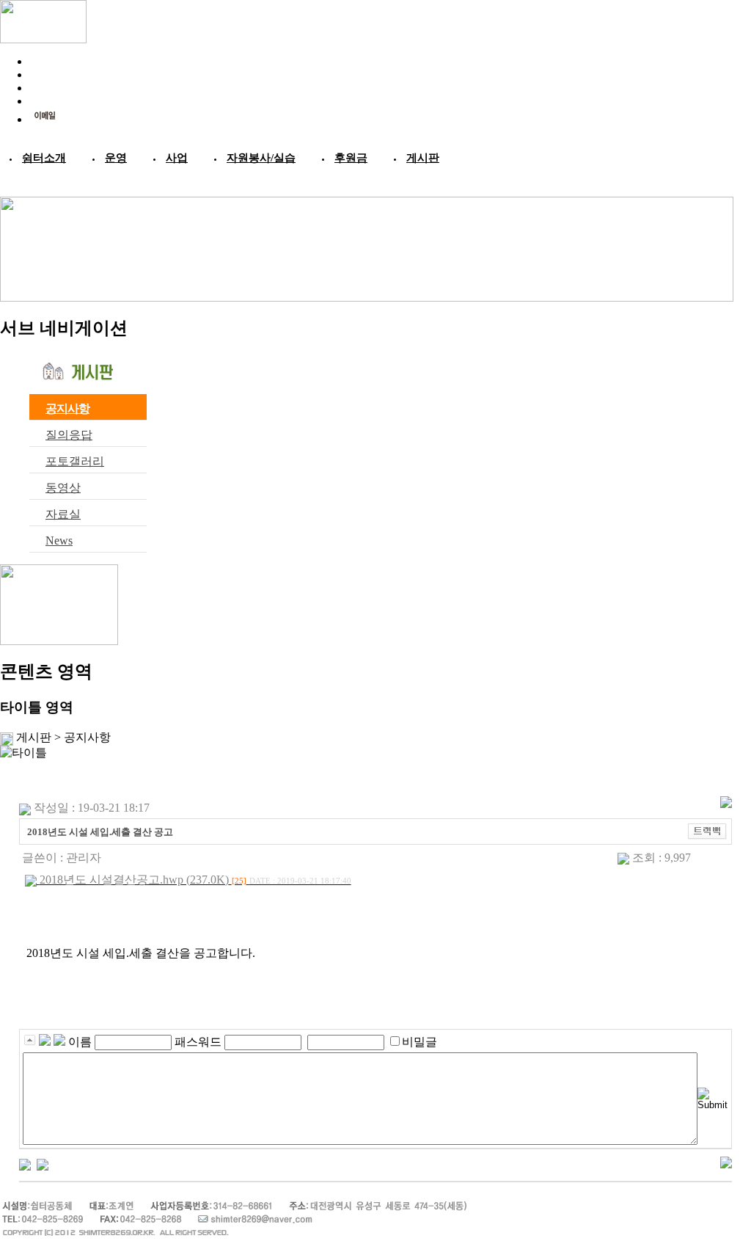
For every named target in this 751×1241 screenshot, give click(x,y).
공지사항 (67, 408)
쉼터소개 (44, 158)
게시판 (422, 158)
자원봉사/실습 (261, 158)
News (59, 540)
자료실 (63, 514)
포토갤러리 (74, 461)
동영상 (63, 487)
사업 (177, 158)
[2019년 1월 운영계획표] (42, 1163)
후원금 (350, 158)
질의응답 (68, 435)
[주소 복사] (707, 830)
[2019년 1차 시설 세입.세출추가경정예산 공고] (25, 1163)
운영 (116, 158)
